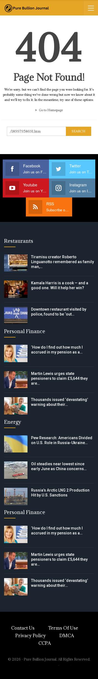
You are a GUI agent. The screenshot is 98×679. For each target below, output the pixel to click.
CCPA (44, 643)
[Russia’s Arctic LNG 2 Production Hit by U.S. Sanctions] (15, 496)
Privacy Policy (30, 636)
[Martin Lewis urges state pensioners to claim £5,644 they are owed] (15, 379)
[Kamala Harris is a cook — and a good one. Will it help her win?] (15, 289)
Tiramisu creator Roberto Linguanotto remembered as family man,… (62, 262)
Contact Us (23, 628)
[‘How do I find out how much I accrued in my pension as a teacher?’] (15, 353)
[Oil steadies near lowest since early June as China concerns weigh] (15, 470)
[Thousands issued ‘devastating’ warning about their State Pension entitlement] (15, 406)
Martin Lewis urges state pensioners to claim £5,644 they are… (59, 378)
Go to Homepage (50, 110)
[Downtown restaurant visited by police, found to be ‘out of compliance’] (15, 315)
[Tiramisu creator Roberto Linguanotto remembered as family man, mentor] (15, 263)
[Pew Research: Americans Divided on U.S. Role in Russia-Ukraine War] (15, 444)
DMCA (66, 636)
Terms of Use (63, 628)
